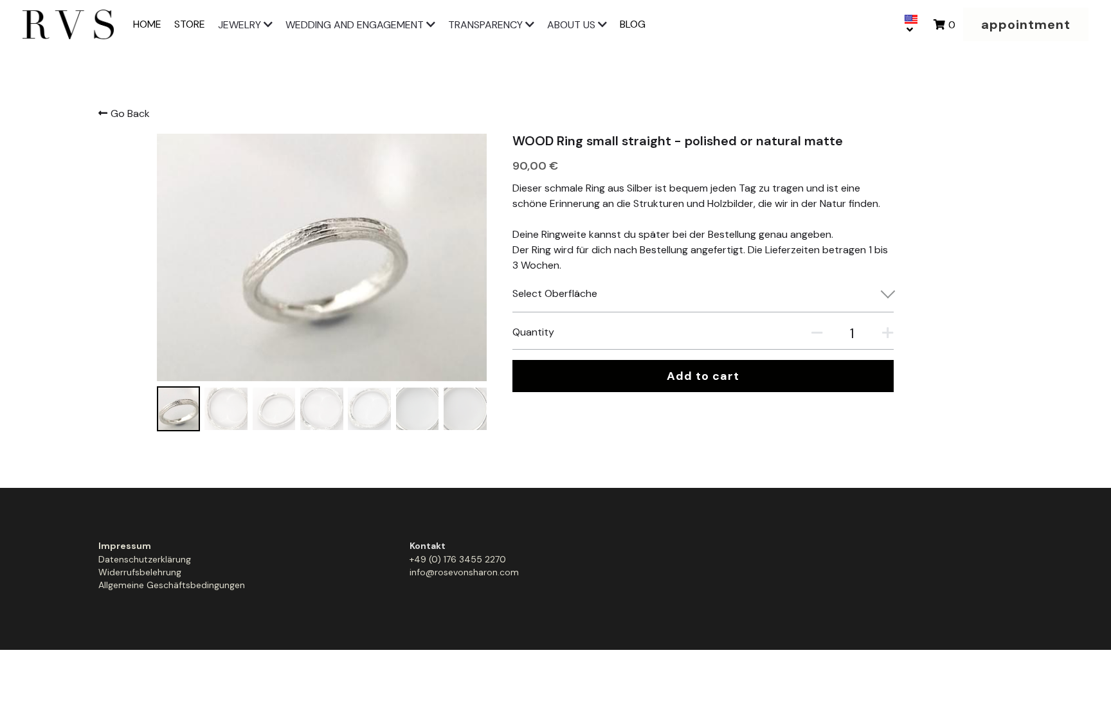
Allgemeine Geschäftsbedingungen (171, 585)
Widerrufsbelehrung (139, 572)
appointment (1025, 24)
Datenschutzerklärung (144, 559)
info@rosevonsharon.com (464, 572)
